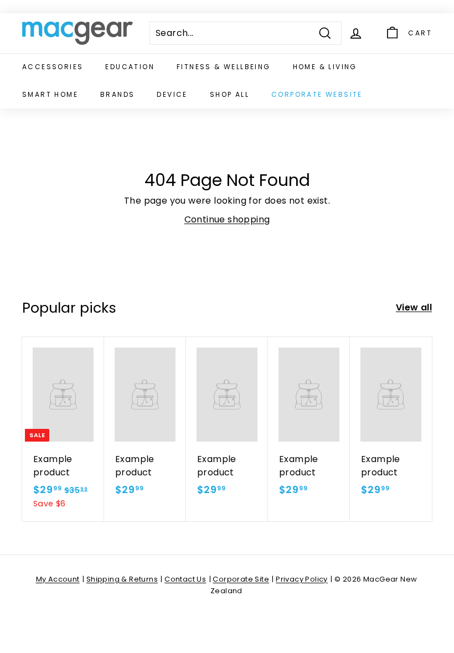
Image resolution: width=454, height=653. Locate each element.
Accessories (52, 66)
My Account (58, 579)
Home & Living (325, 66)
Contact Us (185, 579)
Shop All (229, 94)
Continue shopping (227, 219)
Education (129, 66)
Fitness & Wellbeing (224, 66)
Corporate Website (317, 94)
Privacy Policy (302, 579)
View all (414, 307)
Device (172, 94)
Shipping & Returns (122, 579)
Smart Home (50, 94)
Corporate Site (241, 579)
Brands (117, 94)
